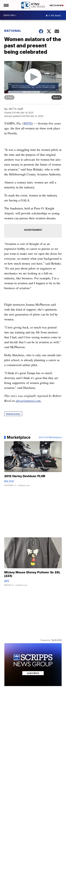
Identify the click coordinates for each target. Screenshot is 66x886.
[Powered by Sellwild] (57, 640)
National (12, 30)
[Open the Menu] (6, 5)
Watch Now (56, 5)
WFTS (27, 123)
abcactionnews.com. (28, 400)
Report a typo (13, 413)
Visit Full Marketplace (50, 437)
